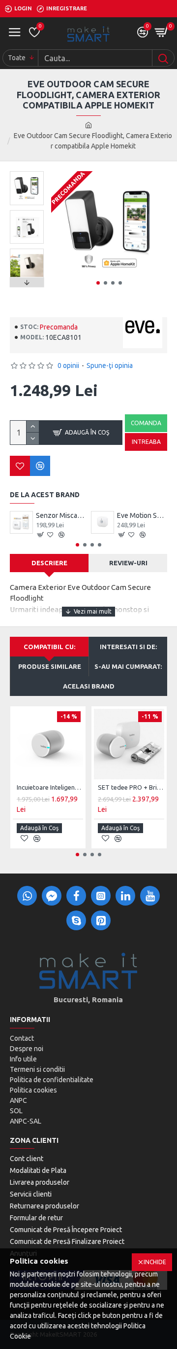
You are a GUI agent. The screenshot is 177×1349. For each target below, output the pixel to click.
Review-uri (128, 562)
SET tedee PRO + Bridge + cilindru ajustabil (131, 787)
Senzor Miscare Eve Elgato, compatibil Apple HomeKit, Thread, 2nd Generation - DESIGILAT (61, 515)
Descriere (49, 562)
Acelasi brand (89, 686)
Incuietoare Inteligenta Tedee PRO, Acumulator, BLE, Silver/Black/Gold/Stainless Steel (50, 787)
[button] (98, 283)
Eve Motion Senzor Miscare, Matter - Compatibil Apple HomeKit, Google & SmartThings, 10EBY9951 (142, 515)
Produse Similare (49, 666)
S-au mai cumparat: (128, 666)
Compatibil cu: (49, 646)
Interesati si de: (128, 646)
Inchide (155, 1262)
